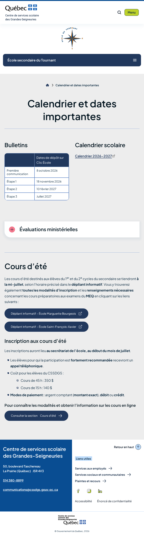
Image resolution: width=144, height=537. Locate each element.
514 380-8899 (13, 480)
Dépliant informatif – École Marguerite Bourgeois (43, 315)
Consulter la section (33, 417)
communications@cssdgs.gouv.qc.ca (30, 490)
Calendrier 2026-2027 (93, 156)
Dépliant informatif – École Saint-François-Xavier (43, 328)
